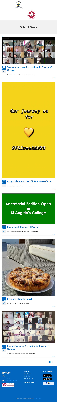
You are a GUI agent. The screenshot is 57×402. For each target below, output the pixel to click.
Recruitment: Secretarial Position (23, 227)
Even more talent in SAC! (19, 298)
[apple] (47, 378)
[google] (47, 374)
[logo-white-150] (19, 1)
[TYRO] (48, 382)
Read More (53, 77)
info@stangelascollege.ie (11, 380)
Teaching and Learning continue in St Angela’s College (30, 69)
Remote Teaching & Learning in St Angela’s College (28, 347)
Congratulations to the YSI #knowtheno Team (29, 181)
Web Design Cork (37, 398)
